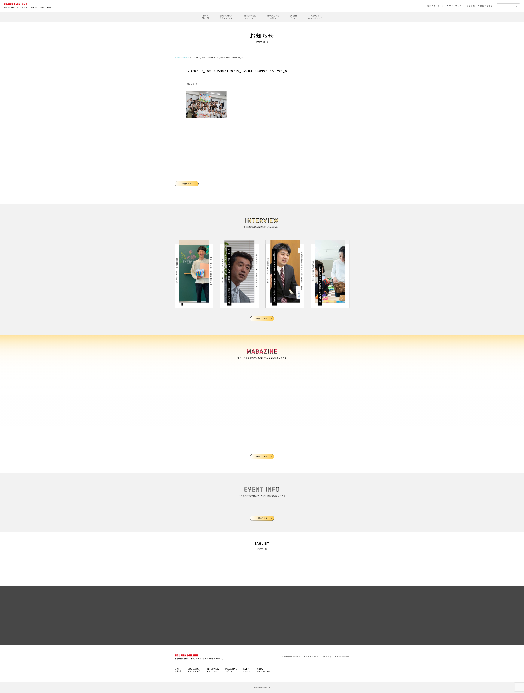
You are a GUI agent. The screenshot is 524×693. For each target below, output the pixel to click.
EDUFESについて (315, 16)
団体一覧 (205, 16)
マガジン (273, 16)
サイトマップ (455, 6)
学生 (308, 559)
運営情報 (471, 6)
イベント (293, 16)
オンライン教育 (192, 559)
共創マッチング (226, 16)
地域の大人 (251, 559)
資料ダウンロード (435, 6)
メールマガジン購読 (217, 633)
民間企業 (250, 571)
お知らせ (185, 57)
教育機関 (189, 571)
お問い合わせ (486, 6)
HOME (177, 57)
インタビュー (249, 16)
